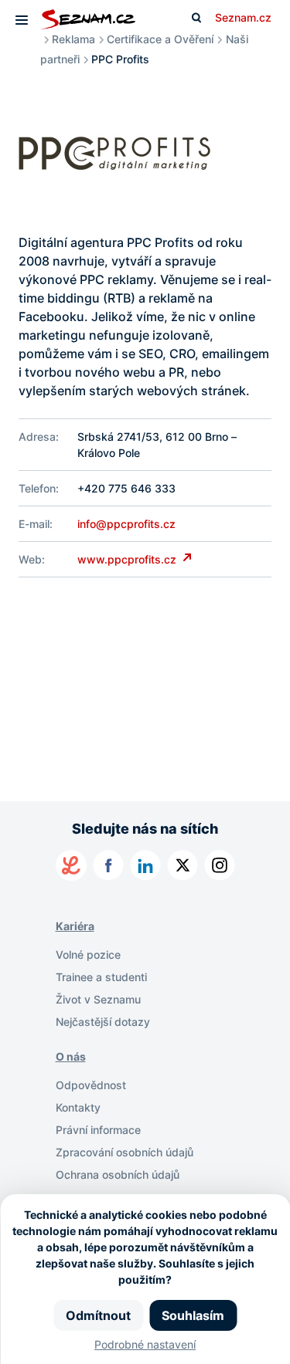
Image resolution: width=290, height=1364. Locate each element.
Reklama (73, 39)
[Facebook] (108, 865)
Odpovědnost (91, 1085)
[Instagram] (219, 865)
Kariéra (75, 925)
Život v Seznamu (98, 999)
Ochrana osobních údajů (117, 1174)
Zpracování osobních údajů (124, 1152)
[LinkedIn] (145, 865)
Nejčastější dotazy (103, 1021)
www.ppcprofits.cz (128, 559)
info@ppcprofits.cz (126, 523)
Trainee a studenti (101, 976)
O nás (71, 1056)
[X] (182, 865)
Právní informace (98, 1129)
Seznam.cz (243, 17)
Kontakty (78, 1107)
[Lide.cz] (71, 865)
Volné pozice (88, 954)
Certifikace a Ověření (160, 39)
